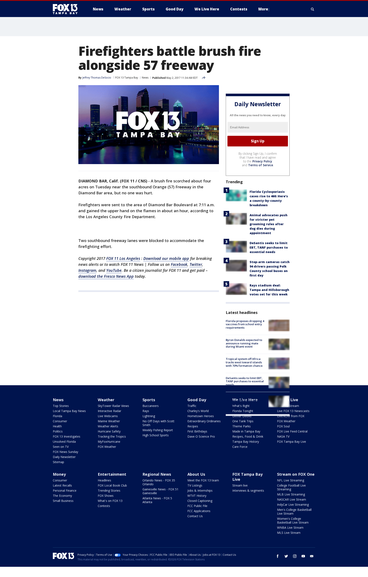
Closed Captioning (199, 501)
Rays (145, 411)
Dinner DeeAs (242, 416)
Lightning (148, 416)
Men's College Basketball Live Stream (294, 511)
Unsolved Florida (64, 442)
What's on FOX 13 (110, 501)
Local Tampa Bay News (69, 411)
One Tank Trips (242, 421)
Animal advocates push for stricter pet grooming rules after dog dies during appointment (269, 224)
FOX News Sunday (65, 452)
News (145, 77)
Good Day (196, 399)
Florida (57, 416)
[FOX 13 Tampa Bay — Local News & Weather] (67, 9)
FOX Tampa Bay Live (291, 442)
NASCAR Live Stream (291, 499)
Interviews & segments (248, 490)
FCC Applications (198, 511)
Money (59, 474)
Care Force (239, 447)
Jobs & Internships (200, 490)
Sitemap (58, 462)
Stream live (240, 485)
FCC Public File (197, 506)
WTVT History (196, 496)
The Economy (62, 496)
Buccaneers (150, 406)
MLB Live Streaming (291, 494)
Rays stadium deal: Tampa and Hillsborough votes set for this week (269, 289)
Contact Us (195, 516)
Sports (148, 399)
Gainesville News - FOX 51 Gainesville (160, 491)
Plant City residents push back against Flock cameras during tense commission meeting (244, 402)
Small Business (63, 501)
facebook (277, 556)
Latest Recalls (62, 485)
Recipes (192, 426)
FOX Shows (106, 496)
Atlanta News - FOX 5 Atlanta (157, 500)
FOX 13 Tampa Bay (126, 77)
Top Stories (61, 406)
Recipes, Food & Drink (247, 436)
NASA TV (283, 436)
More (263, 9)
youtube (303, 556)
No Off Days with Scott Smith (158, 423)
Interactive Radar (109, 411)
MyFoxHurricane (109, 442)
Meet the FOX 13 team (203, 480)
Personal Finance (64, 490)
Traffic (191, 406)
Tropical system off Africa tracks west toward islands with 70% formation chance (244, 362)
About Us (196, 474)
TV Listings (194, 485)
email (311, 556)
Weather (106, 399)
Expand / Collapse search (312, 9)
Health (57, 426)
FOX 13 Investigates (66, 436)
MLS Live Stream (288, 533)
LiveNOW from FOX (290, 416)
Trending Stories (109, 490)
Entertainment (112, 474)
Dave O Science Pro (201, 436)
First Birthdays (197, 431)
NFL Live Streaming (290, 480)
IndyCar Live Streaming (293, 505)
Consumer (60, 421)
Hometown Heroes (200, 416)
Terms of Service (260, 165)
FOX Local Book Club (112, 485)
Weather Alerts (108, 426)
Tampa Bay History (245, 442)
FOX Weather (107, 447)
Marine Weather (109, 421)
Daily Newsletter (64, 457)
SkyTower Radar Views (113, 406)
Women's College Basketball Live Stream (293, 520)
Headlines (104, 480)
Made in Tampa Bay (246, 431)
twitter (286, 556)
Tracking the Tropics (112, 436)
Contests (104, 506)
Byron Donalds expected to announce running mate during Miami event (244, 343)
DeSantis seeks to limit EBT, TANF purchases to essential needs (269, 247)
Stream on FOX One (296, 474)
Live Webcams (108, 416)
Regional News (156, 474)
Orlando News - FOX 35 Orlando (158, 482)
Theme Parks (241, 426)
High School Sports (155, 435)
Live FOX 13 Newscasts (293, 411)
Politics (58, 431)
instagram (294, 556)
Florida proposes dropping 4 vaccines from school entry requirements (245, 324)
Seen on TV (61, 447)
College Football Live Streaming (291, 487)
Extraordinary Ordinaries (204, 421)
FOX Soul (283, 426)
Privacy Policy (262, 161)
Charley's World (198, 411)
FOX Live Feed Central (292, 431)
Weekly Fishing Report (157, 430)
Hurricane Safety (109, 431)
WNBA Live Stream (290, 527)
